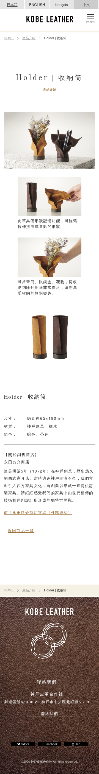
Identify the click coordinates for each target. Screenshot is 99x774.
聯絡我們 (49, 713)
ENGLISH (37, 4)
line (78, 744)
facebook (51, 744)
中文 (86, 4)
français (61, 4)
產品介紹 (28, 37)
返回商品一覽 (21, 530)
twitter (25, 744)
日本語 (12, 4)
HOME (9, 37)
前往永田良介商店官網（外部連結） (38, 512)
